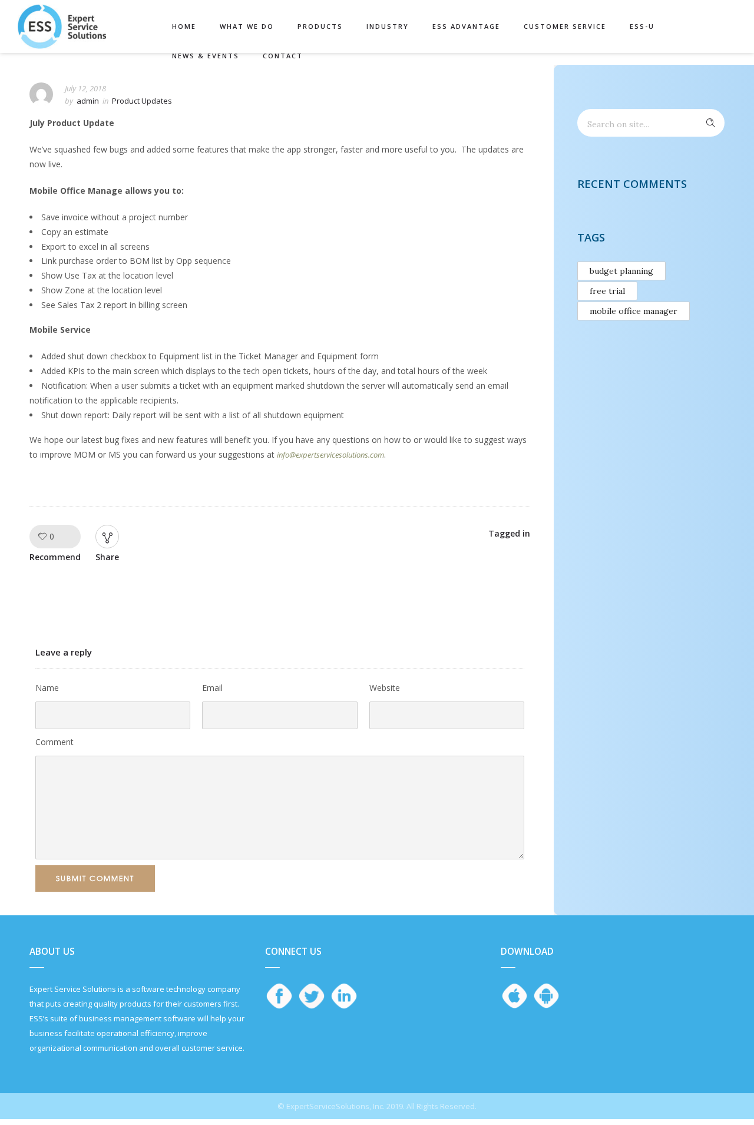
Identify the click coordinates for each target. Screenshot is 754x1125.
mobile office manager (633, 311)
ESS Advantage (466, 26)
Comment (54, 741)
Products (320, 26)
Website (384, 687)
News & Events (205, 55)
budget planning (621, 271)
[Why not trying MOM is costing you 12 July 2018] (9, 576)
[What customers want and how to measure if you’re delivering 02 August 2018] (744, 576)
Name (47, 687)
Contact (283, 55)
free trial (607, 291)
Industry (387, 26)
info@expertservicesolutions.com (330, 454)
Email (212, 687)
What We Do (247, 26)
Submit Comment (95, 878)
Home (184, 26)
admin (88, 100)
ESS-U (642, 26)
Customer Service (565, 26)
